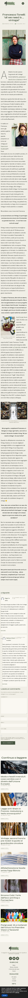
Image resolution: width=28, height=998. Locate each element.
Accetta (4, 995)
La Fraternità (16, 347)
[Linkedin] (17, 958)
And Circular (20, 317)
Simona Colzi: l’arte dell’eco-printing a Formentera (11, 897)
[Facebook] (14, 958)
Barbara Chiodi (10, 638)
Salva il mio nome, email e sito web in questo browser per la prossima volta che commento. (13, 738)
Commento (4, 696)
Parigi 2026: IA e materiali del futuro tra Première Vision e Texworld (14, 927)
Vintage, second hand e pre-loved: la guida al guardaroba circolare (13, 840)
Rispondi (3, 630)
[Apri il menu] (23, 3)
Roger (6, 598)
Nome (3, 716)
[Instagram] (10, 958)
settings (17, 992)
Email (3, 722)
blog (14, 473)
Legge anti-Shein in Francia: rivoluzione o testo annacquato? (12, 811)
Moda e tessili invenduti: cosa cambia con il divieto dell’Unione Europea (13, 780)
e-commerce (23, 388)
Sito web (3, 728)
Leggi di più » (5, 789)
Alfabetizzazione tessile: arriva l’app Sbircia (13, 869)
